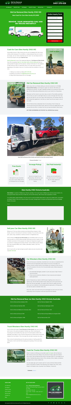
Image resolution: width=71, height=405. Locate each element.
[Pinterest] (54, 403)
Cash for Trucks (32, 7)
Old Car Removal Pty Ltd (17, 403)
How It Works (8, 391)
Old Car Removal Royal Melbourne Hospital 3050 (49, 313)
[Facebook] (48, 403)
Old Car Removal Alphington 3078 (46, 305)
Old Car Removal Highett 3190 (45, 302)
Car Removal (8, 7)
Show (34, 370)
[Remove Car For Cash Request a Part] (54, 18)
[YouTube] (56, 403)
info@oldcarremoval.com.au (28, 73)
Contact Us (49, 7)
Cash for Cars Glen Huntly (23, 62)
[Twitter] (51, 403)
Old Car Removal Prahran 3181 (45, 309)
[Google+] (59, 403)
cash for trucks (49, 353)
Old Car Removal (16, 2)
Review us (28, 397)
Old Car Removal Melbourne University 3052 (20, 309)
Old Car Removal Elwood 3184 (17, 313)
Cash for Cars (17, 7)
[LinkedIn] (62, 403)
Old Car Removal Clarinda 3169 (17, 305)
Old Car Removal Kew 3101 (44, 317)
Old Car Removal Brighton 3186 (17, 317)
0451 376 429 (59, 3)
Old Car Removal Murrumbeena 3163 (18, 302)
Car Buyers (24, 7)
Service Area (40, 7)
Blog (6, 397)
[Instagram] (64, 403)
